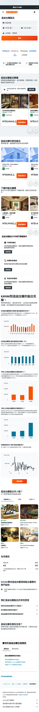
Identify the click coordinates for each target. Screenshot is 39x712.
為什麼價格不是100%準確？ (12, 707)
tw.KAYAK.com (6, 684)
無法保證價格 (24, 694)
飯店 (13, 684)
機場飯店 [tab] (6, 649)
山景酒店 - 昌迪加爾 (8, 213)
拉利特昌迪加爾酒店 (8, 110)
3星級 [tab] (19, 499)
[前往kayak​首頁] (12, 12)
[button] (37, 7)
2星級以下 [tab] (32, 499)
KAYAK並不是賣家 (8, 700)
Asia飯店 (19, 684)
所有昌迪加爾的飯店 (6, 676)
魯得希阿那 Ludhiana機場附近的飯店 (15, 662)
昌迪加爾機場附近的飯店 (12, 659)
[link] (8, 251)
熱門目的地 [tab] (15, 649)
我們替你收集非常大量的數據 (12, 703)
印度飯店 (25, 684)
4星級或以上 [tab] (7, 499)
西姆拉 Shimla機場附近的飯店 (13, 664)
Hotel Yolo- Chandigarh (10, 164)
